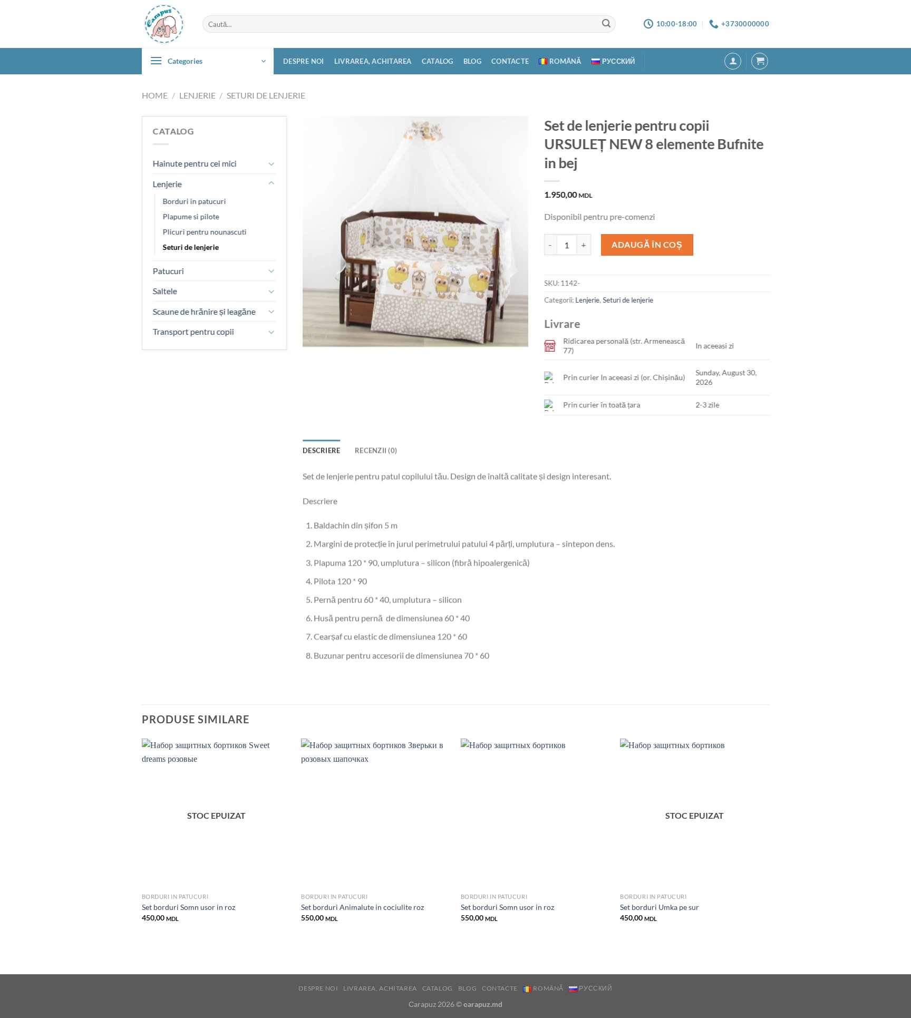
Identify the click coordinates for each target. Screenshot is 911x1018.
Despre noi (303, 61)
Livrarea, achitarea (373, 61)
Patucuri (168, 271)
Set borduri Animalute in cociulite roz (362, 907)
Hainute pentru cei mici (195, 163)
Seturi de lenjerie (266, 95)
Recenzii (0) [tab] (376, 450)
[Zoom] (316, 334)
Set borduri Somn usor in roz (188, 907)
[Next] (769, 840)
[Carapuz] (164, 24)
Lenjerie (197, 95)
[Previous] (142, 840)
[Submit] (606, 24)
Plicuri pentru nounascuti (205, 232)
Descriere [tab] (321, 450)
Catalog (437, 61)
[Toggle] (271, 163)
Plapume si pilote (191, 216)
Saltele (165, 291)
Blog (472, 61)
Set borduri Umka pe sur (659, 907)
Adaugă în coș (647, 244)
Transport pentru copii (193, 331)
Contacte (510, 61)
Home (155, 95)
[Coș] (759, 61)
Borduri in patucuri (194, 201)
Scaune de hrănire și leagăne (204, 311)
